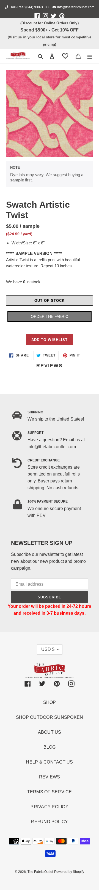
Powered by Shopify (69, 872)
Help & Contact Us (49, 762)
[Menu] (89, 56)
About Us (49, 732)
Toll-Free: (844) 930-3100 (29, 7)
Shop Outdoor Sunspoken (49, 717)
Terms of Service (49, 791)
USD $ (47, 649)
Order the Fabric (49, 316)
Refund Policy (49, 821)
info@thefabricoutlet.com (75, 7)
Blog (49, 747)
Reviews (49, 777)
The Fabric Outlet (40, 872)
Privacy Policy (49, 806)
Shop (49, 702)
